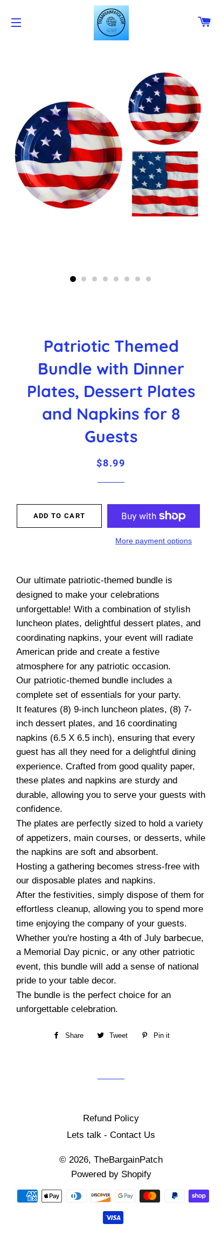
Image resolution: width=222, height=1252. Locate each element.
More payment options (153, 540)
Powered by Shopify (111, 1174)
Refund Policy (111, 1118)
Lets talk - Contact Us (111, 1135)
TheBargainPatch (128, 1160)
